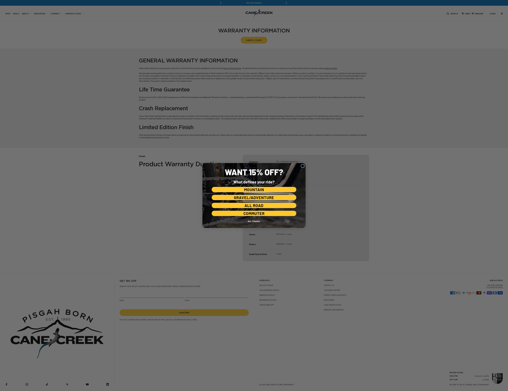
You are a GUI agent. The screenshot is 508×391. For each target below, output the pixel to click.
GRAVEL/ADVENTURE (254, 197)
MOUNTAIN (254, 189)
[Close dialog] (302, 166)
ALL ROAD (254, 205)
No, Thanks (254, 221)
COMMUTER (254, 213)
